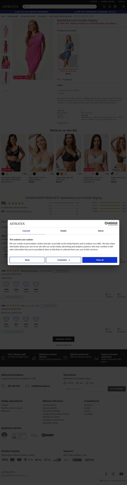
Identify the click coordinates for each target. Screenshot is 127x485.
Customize (62, 260)
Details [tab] (64, 231)
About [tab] (100, 231)
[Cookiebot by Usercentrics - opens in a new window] (106, 224)
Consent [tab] (26, 231)
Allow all (100, 260)
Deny (27, 260)
